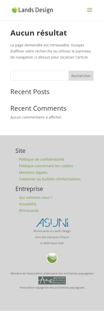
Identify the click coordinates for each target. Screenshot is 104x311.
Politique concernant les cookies (46, 165)
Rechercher (81, 75)
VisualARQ (27, 204)
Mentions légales (33, 172)
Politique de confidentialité (41, 159)
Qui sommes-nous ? (35, 197)
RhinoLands (29, 210)
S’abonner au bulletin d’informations (50, 179)
